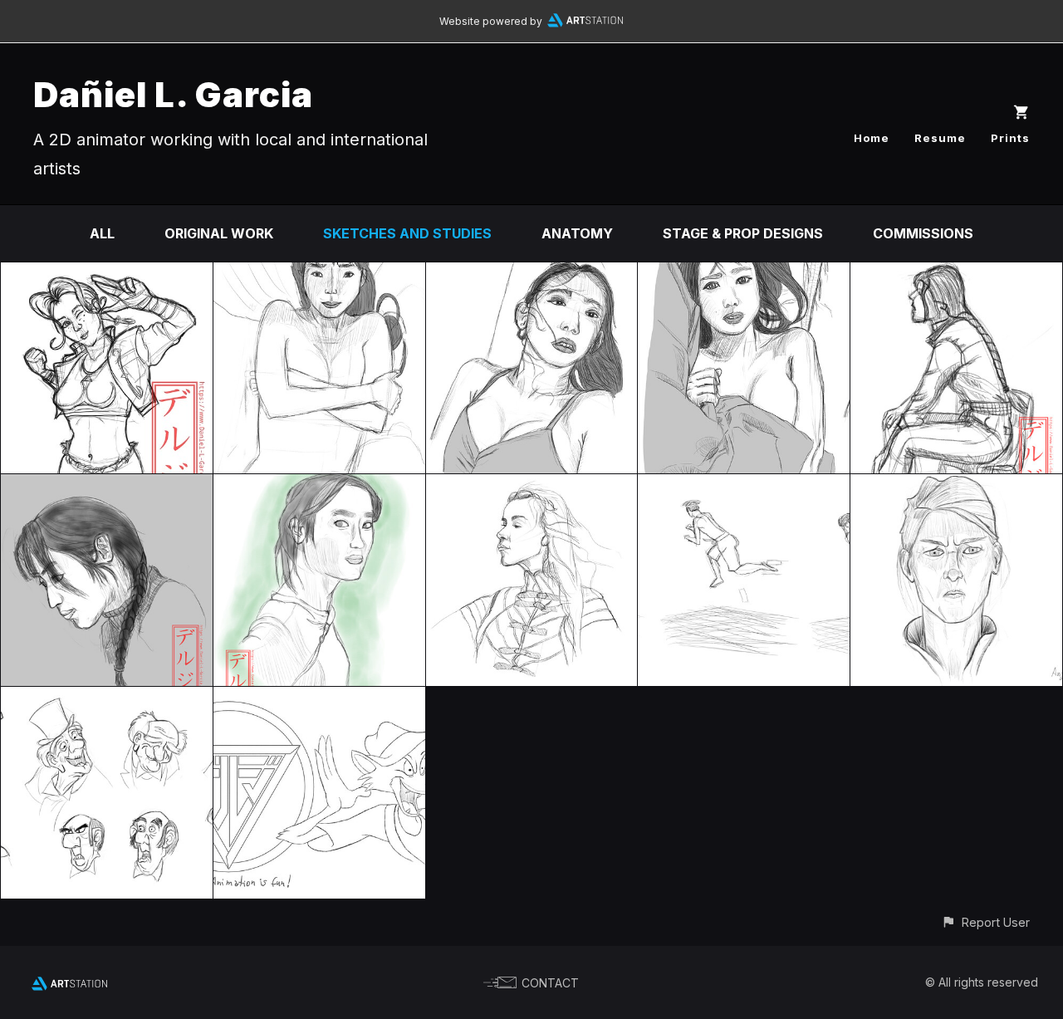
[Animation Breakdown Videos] (319, 698)
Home (871, 138)
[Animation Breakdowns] (107, 698)
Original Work (218, 233)
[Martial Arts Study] (744, 486)
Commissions (923, 233)
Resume (940, 138)
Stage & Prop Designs (743, 233)
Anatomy (577, 233)
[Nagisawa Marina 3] (319, 274)
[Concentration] (107, 486)
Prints (1010, 138)
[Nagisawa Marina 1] (744, 274)
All (102, 233)
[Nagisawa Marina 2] (532, 274)
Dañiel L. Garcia (173, 94)
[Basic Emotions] (956, 486)
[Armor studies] (532, 486)
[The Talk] (956, 274)
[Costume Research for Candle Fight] (107, 274)
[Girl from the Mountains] (319, 486)
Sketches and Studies (407, 233)
